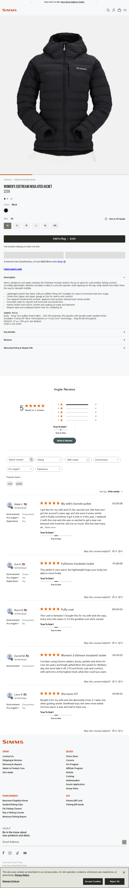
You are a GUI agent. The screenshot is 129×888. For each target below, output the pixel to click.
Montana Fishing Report (14, 817)
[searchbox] (17, 459)
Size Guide (8, 773)
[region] (64, 877)
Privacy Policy (22, 875)
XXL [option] (55, 226)
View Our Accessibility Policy (15, 866)
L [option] (35, 226)
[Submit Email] (124, 842)
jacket (19, 483)
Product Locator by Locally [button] (13, 269)
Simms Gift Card (74, 801)
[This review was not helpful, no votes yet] (119, 551)
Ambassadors (73, 781)
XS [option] (7, 226)
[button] (34, 255)
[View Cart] (119, 10)
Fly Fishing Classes (12, 809)
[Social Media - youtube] (25, 852)
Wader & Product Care (14, 769)
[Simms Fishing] (9, 10)
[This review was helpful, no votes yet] (113, 551)
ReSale (69, 773)
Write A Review (64, 440)
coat (10, 483)
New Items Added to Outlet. (72, 2)
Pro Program (72, 765)
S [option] (17, 226)
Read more (50, 527)
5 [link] (7, 199)
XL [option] (45, 226)
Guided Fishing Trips (13, 805)
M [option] (26, 226)
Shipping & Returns (12, 760)
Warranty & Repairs (12, 765)
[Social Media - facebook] (3, 852)
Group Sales (72, 789)
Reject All (114, 881)
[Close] (124, 872)
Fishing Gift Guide (75, 805)
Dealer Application (75, 785)
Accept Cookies (93, 881)
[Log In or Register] (113, 10)
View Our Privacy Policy (12, 863)
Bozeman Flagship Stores (15, 801)
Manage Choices (11, 881)
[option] (6, 210)
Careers (70, 760)
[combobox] (49, 459)
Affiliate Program (74, 769)
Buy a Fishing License (13, 813)
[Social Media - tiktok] (17, 852)
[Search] (108, 10)
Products (7, 180)
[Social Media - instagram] (10, 852)
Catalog (70, 777)
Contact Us (8, 757)
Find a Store (72, 757)
